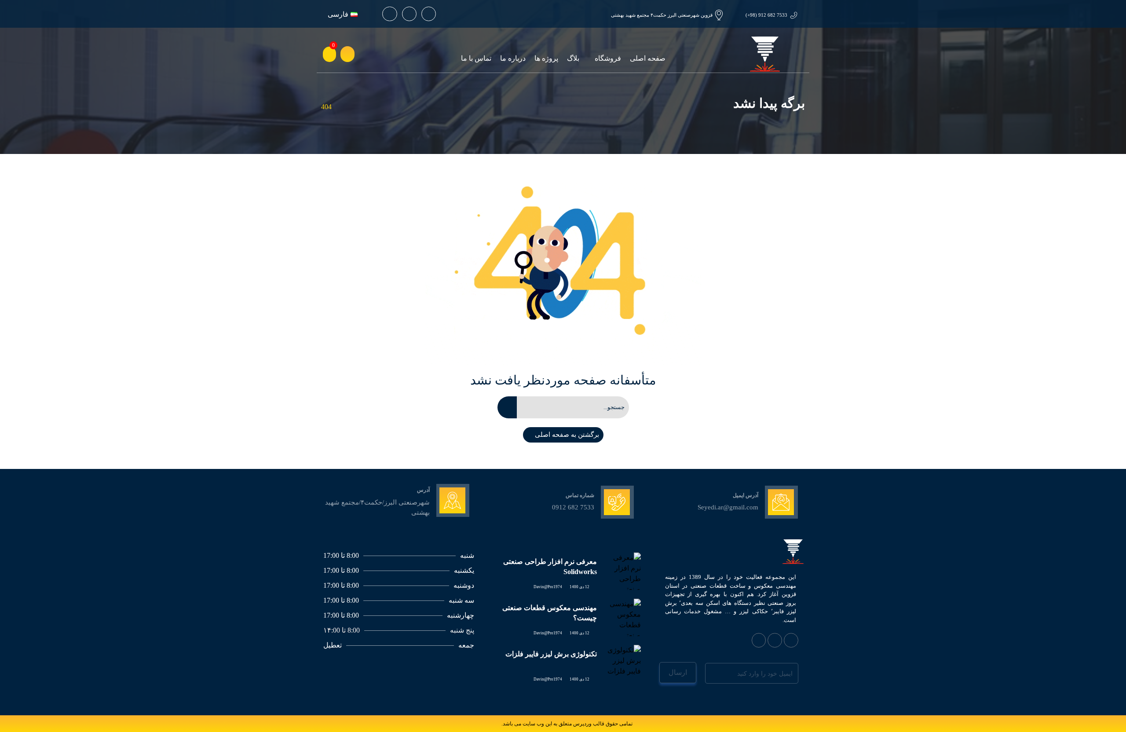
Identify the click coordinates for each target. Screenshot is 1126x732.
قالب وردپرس (588, 724)
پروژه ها (546, 58)
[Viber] (775, 640)
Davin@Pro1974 (548, 587)
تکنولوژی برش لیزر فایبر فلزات (551, 654)
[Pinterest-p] (389, 14)
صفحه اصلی (647, 58)
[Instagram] (409, 14)
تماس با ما (476, 58)
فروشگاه (608, 58)
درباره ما (513, 58)
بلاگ (573, 58)
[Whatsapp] (428, 14)
